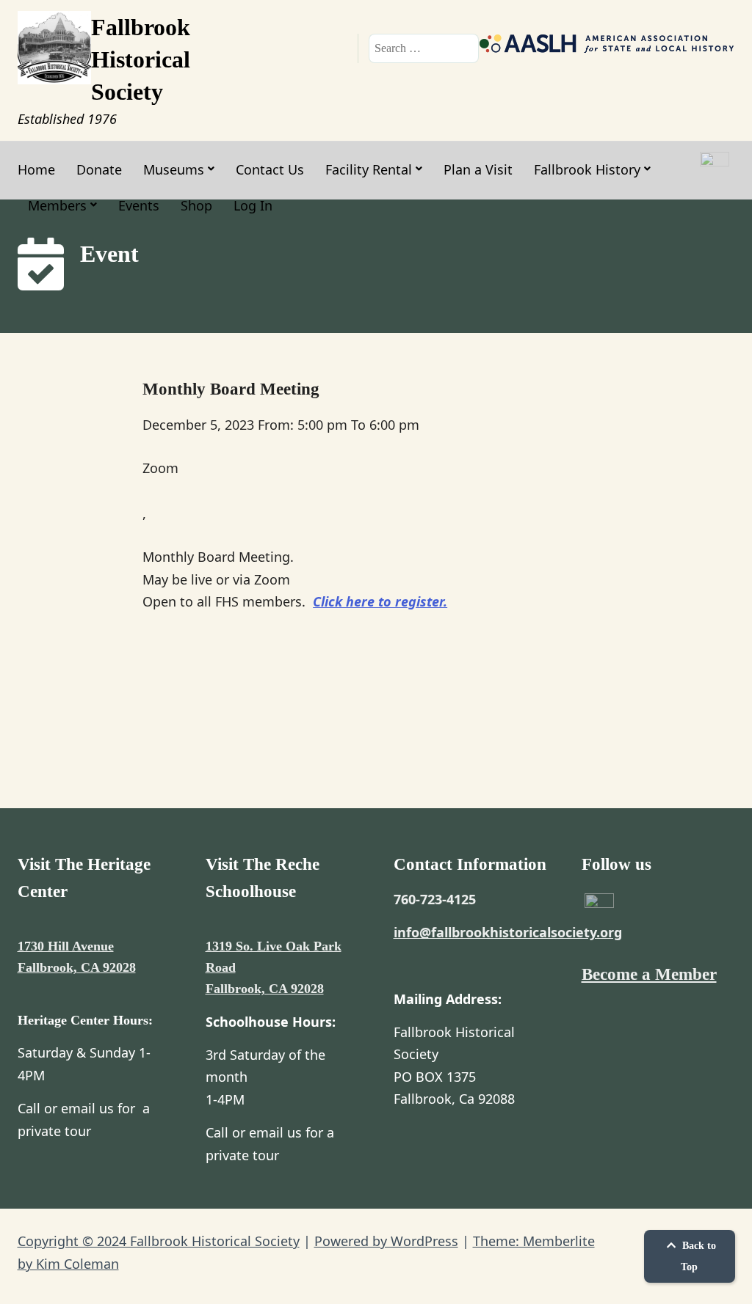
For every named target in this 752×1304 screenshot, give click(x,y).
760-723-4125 (435, 899)
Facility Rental (368, 169)
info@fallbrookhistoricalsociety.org (508, 932)
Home (36, 169)
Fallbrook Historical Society (140, 59)
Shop (196, 205)
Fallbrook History (587, 169)
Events (138, 205)
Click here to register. (380, 601)
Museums (173, 169)
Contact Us (270, 169)
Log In (253, 205)
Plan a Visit (478, 169)
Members (57, 205)
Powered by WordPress (386, 1241)
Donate (99, 169)
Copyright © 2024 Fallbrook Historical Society (159, 1241)
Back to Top (697, 1256)
